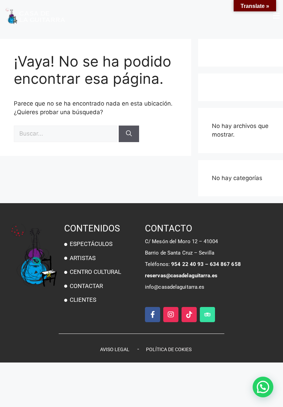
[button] (212, 16)
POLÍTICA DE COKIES (169, 349)
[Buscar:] (66, 133)
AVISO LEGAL (114, 349)
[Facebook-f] (152, 314)
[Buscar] (129, 134)
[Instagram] (170, 314)
